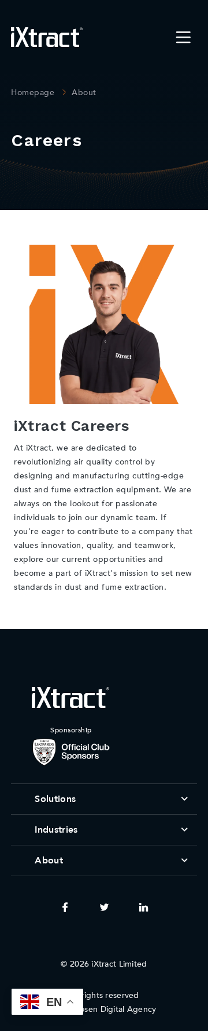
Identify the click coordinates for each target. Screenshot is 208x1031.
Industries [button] (56, 829)
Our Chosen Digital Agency (104, 1009)
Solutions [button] (55, 799)
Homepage (32, 92)
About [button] (49, 860)
